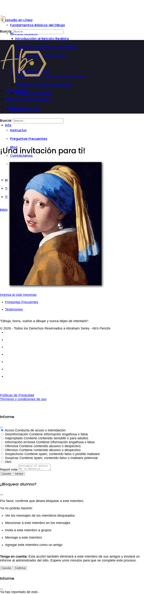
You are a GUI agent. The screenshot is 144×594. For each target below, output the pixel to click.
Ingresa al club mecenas (18, 295)
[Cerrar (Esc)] (1, 427)
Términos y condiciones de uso (23, 399)
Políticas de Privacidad (17, 395)
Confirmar (20, 568)
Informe (19, 473)
